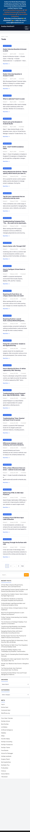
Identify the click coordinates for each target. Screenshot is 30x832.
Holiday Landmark (6, 756)
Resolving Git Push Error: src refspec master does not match (13, 295)
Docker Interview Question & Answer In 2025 (12, 75)
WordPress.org (5, 713)
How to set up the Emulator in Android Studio (12, 122)
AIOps (3, 736)
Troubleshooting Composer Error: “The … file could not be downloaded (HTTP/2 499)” (15, 223)
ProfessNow (4, 768)
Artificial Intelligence (7, 730)
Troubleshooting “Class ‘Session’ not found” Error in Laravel (14, 419)
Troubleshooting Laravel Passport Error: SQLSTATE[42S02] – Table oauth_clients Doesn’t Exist (14, 395)
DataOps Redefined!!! (7, 26)
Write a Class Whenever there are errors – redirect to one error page (14, 468)
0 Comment (21, 54)
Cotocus (3, 771)
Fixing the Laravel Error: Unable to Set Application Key (14, 344)
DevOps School (5, 721)
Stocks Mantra (5, 774)
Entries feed (4, 707)
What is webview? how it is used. (14, 99)
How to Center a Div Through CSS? (14, 246)
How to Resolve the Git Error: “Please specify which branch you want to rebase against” (15, 173)
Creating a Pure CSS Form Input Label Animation (13, 518)
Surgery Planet (5, 759)
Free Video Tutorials (7, 718)
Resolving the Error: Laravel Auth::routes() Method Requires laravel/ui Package (13, 320)
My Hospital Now (6, 762)
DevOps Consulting (6, 741)
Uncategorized (7, 45)
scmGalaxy (4, 727)
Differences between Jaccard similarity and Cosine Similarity (13, 444)
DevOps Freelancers (7, 744)
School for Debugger (7, 753)
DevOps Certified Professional (14, 10)
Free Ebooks (4, 750)
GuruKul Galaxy (5, 738)
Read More (6, 63)
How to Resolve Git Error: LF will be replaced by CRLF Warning (14, 369)
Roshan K (5, 54)
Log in (3, 704)
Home (2, 36)
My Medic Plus (5, 765)
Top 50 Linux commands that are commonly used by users (14, 197)
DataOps (3, 733)
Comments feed (5, 710)
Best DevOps (5, 724)
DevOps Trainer (5, 747)
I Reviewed (4, 776)
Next (22, 566)
